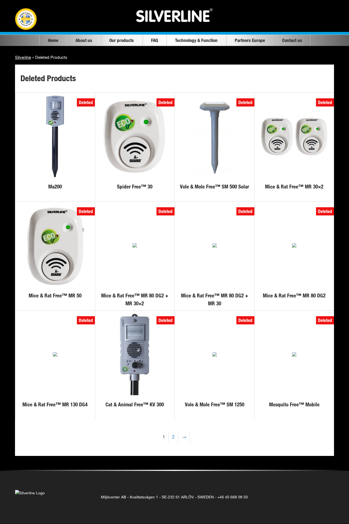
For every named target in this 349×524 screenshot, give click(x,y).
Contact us (292, 40)
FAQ (154, 40)
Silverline (23, 57)
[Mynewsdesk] (326, 497)
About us (84, 40)
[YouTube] (315, 497)
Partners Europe (250, 40)
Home (53, 40)
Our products (121, 40)
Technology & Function (196, 40)
